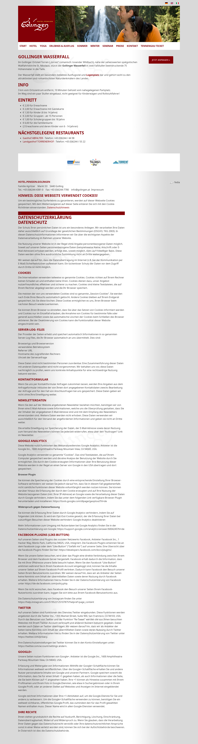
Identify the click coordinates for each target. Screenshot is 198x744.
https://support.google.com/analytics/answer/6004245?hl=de (90, 529)
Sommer (82, 46)
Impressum (97, 189)
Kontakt (132, 46)
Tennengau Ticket (152, 46)
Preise (120, 46)
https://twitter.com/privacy (32, 636)
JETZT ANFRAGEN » (161, 60)
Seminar (107, 46)
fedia (177, 182)
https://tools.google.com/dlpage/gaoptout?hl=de (80, 501)
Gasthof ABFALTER (33, 138)
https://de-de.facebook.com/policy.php (46, 583)
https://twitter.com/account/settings (38, 646)
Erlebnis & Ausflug (61, 46)
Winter (95, 46)
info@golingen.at (80, 189)
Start (23, 46)
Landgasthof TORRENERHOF (38, 141)
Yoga (43, 46)
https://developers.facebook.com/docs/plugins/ (85, 549)
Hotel (33, 46)
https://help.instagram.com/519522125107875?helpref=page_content (56, 602)
